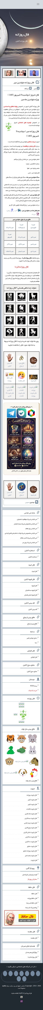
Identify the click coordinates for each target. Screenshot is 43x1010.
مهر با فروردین (33, 226)
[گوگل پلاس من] (5, 973)
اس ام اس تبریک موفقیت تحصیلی (27, 519)
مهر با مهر (33, 244)
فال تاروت (34, 860)
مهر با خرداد (9, 227)
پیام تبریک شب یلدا (31, 907)
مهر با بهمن (21, 251)
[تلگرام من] (33, 973)
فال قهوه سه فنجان (31, 590)
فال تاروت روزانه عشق (30, 850)
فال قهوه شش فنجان (30, 594)
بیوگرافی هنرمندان (31, 952)
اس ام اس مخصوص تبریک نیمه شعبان (25, 523)
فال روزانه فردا (32, 956)
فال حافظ (34, 893)
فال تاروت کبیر (32, 799)
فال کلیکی (34, 657)
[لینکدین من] (19, 978)
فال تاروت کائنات (21, 394)
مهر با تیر (33, 237)
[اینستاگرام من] (21, 973)
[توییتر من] (10, 973)
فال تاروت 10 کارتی (10, 394)
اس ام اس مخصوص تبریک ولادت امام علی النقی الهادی (21, 533)
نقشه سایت (14, 993)
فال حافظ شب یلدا (31, 902)
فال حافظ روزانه (9, 379)
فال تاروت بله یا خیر (31, 855)
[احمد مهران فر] (34, 73)
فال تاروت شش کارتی (30, 832)
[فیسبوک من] (27, 973)
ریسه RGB (33, 685)
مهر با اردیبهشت (21, 226)
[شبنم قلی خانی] (8, 73)
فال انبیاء (33, 380)
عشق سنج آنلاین (32, 671)
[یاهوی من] (38, 973)
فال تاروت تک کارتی (31, 813)
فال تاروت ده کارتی (31, 841)
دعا (36, 642)
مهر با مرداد (21, 237)
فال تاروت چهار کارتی (30, 822)
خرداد (34, 214)
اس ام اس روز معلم (31, 528)
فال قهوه (34, 585)
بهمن (8, 210)
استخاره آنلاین (32, 556)
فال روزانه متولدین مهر (24, 82)
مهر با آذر (10, 244)
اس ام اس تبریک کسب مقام (28, 537)
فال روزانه (22, 34)
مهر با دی (33, 251)
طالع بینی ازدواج (21, 364)
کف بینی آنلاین (9, 364)
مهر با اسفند (9, 251)
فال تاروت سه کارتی (31, 818)
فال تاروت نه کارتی (31, 836)
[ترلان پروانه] (21, 73)
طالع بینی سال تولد (31, 780)
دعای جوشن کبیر (32, 638)
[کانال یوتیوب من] (24, 978)
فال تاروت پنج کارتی (31, 827)
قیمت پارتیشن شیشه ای (29, 874)
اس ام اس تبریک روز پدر (29, 542)
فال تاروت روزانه (33, 394)
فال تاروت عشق (32, 846)
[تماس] (16, 973)
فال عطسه (34, 937)
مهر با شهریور (9, 235)
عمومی (27, 502)
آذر (16, 210)
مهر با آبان (21, 244)
